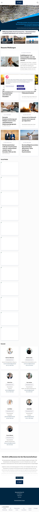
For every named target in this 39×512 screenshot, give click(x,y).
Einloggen (36, 508)
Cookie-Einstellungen (10, 86)
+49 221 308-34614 (10, 391)
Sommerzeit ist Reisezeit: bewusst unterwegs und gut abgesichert (29, 119)
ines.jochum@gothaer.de (29, 390)
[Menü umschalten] (2, 2)
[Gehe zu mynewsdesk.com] (5, 507)
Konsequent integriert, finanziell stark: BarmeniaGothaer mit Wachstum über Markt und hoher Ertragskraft (32, 42)
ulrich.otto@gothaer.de (9, 390)
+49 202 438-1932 (9, 418)
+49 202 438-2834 (29, 365)
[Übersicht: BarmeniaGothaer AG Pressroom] (19, 2)
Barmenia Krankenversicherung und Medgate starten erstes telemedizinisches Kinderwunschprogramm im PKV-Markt (9, 122)
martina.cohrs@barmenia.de (29, 363)
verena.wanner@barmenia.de (9, 443)
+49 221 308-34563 (29, 418)
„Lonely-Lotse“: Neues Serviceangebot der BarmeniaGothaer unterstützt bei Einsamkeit (8, 93)
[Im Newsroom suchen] (37, 2)
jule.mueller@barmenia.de (10, 416)
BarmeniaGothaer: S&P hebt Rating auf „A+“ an (19, 42)
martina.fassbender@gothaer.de (10, 363)
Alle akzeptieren (21, 88)
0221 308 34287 (29, 391)
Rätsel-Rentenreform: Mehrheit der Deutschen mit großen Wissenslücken (7, 42)
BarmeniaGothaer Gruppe (19, 500)
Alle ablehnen (20, 86)
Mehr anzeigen (19, 477)
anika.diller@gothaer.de (29, 416)
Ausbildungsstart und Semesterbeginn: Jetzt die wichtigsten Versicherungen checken (28, 57)
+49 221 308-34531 (10, 365)
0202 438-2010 (10, 444)
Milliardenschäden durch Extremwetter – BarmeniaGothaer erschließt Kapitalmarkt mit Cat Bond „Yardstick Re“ (19, 32)
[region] (19, 83)
